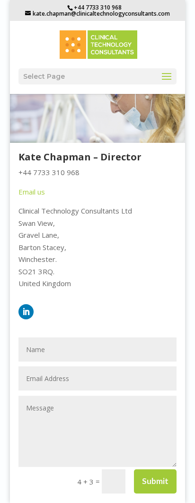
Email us (31, 191)
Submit (155, 481)
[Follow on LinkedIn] (26, 311)
